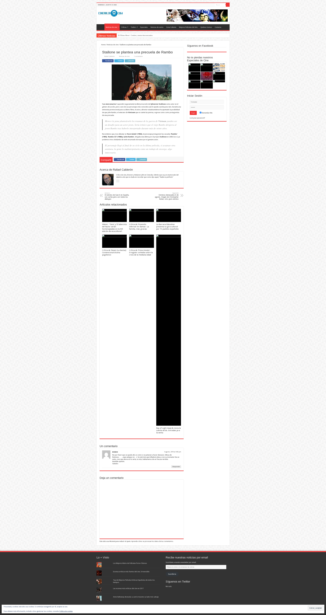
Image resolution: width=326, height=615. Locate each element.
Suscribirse (172, 574)
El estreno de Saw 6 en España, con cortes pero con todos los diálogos (117, 196)
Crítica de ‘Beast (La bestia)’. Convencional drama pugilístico (114, 252)
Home (103, 45)
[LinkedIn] (212, 4)
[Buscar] (228, 5)
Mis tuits (169, 586)
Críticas (124, 27)
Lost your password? (197, 118)
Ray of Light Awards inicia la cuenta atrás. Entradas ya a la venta (168, 430)
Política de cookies (66, 611)
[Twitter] (210, 4)
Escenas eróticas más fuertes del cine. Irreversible (131, 572)
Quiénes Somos (206, 27)
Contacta (218, 27)
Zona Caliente (171, 27)
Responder (176, 466)
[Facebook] (208, 4)
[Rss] (205, 4)
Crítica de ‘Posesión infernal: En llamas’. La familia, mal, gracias (139, 226)
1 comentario (138, 56)
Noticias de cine (111, 27)
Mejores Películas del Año (188, 27)
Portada (101, 27)
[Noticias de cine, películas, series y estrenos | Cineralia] (110, 13)
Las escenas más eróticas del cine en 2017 (128, 588)
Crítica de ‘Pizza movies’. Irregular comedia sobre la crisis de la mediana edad (141, 252)
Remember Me (206, 113)
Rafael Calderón (109, 56)
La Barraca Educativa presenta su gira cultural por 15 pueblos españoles (167, 226)
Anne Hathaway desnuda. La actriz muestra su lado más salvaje (136, 597)
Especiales (144, 27)
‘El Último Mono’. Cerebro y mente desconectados (135, 35)
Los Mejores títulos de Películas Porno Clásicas (130, 563)
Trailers (133, 27)
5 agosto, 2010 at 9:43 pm (172, 452)
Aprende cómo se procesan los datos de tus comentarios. (152, 541)
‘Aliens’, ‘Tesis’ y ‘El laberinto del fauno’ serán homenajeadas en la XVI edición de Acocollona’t (114, 227)
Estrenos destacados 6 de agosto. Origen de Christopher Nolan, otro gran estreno (167, 196)
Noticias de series (157, 27)
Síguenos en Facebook (200, 45)
